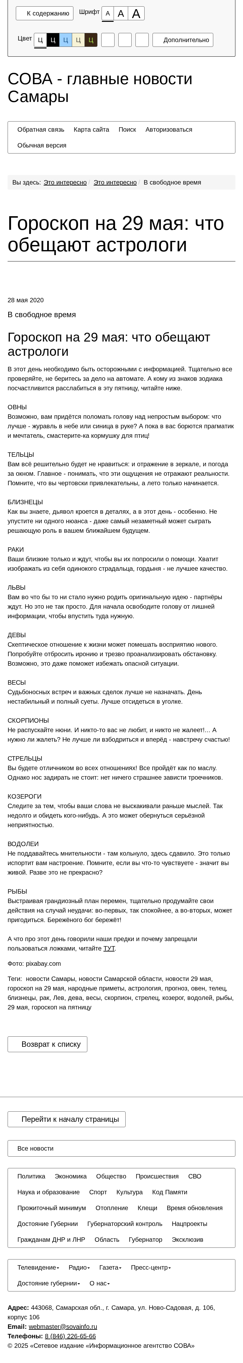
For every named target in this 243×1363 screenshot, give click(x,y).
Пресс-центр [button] (149, 1267)
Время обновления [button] (195, 1207)
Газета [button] (108, 1267)
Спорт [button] (98, 1192)
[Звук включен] (125, 40)
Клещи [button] (147, 1207)
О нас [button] (98, 1283)
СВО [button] (195, 1176)
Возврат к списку (50, 1044)
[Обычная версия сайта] (142, 40)
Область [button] (107, 1239)
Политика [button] (31, 1176)
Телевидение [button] (36, 1267)
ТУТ (109, 948)
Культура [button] (129, 1192)
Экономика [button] (71, 1176)
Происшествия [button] (157, 1176)
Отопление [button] (112, 1207)
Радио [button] (78, 1267)
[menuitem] (41, 129)
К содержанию (47, 13)
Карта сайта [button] (91, 129)
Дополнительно (185, 39)
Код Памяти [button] (169, 1192)
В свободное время (172, 182)
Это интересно (65, 182)
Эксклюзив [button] (187, 1239)
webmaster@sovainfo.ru (63, 1326)
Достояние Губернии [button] (47, 1223)
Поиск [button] (127, 129)
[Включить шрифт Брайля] (108, 40)
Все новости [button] (35, 1148)
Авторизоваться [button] (169, 129)
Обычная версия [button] (41, 145)
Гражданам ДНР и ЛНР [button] (51, 1239)
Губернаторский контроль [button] (124, 1223)
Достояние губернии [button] (47, 1283)
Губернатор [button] (145, 1239)
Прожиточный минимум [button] (51, 1207)
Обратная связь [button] (40, 129)
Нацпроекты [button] (189, 1223)
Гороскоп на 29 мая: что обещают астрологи (116, 233)
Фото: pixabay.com (34, 963)
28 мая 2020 (26, 300)
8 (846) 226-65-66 (70, 1336)
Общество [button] (111, 1176)
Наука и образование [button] (48, 1192)
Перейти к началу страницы (69, 1119)
